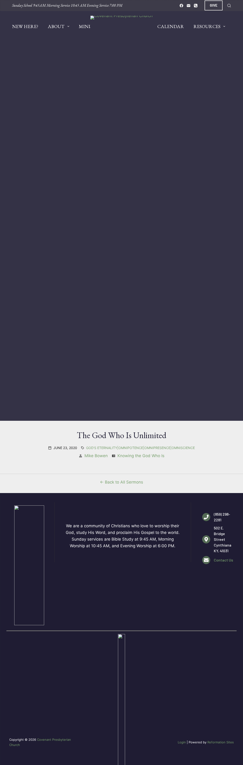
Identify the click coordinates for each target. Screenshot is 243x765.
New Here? (25, 26)
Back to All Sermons (124, 482)
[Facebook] (181, 5)
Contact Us (223, 560)
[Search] (229, 5)
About (56, 26)
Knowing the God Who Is (140, 455)
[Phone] (195, 5)
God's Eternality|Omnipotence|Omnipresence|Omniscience (140, 448)
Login (182, 742)
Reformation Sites (220, 742)
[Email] (188, 5)
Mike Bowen (96, 455)
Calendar (170, 26)
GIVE (213, 5)
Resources (206, 26)
